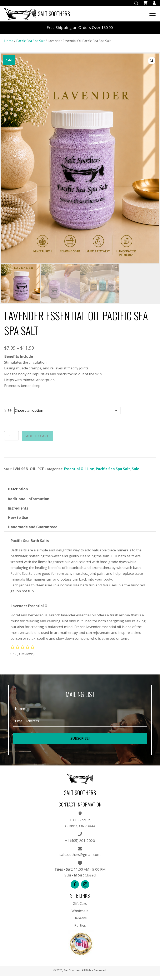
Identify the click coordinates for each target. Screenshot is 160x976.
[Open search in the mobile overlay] (136, 3)
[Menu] (152, 13)
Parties (80, 925)
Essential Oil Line (79, 468)
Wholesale (80, 910)
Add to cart (37, 436)
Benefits (80, 918)
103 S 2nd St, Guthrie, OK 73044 (80, 823)
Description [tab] (18, 489)
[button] (151, 60)
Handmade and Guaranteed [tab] (33, 527)
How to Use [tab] (18, 517)
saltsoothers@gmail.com (80, 854)
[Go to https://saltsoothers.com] (38, 13)
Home (8, 41)
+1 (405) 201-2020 (80, 840)
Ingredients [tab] (18, 508)
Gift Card (80, 903)
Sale (135, 468)
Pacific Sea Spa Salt (30, 41)
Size (7, 410)
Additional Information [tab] (28, 498)
